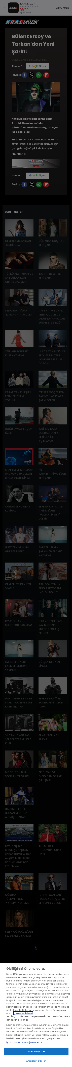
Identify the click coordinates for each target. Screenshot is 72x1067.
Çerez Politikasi (23, 1013)
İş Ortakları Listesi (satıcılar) (24, 1042)
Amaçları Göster (36, 1060)
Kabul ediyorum (36, 1051)
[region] (36, 1015)
